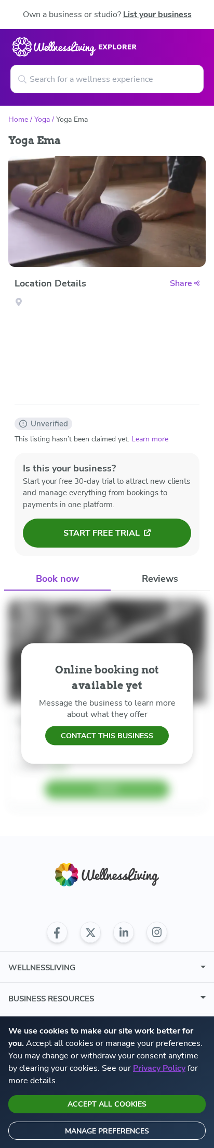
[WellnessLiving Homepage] (107, 875)
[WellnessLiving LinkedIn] (123, 932)
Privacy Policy (159, 1068)
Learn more (149, 439)
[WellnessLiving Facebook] (57, 932)
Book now (57, 578)
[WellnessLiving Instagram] (156, 932)
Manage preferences (107, 1131)
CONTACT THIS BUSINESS (107, 735)
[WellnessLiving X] (90, 932)
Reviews (160, 578)
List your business (157, 14)
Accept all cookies (107, 1104)
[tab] (57, 579)
